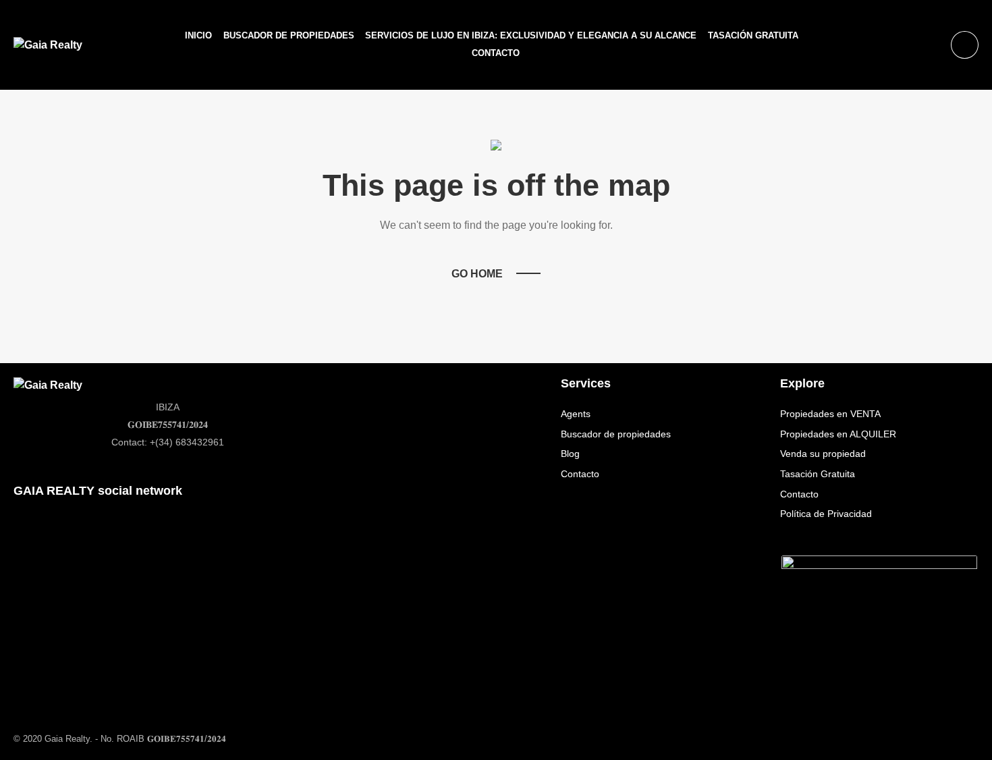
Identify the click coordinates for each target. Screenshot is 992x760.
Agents (575, 413)
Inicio (198, 35)
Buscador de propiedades (288, 35)
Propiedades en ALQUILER (838, 434)
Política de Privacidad (826, 513)
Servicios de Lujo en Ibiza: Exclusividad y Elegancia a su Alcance (530, 35)
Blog (570, 453)
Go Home (477, 273)
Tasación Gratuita (753, 35)
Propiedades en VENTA (830, 413)
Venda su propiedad (823, 453)
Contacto (496, 53)
